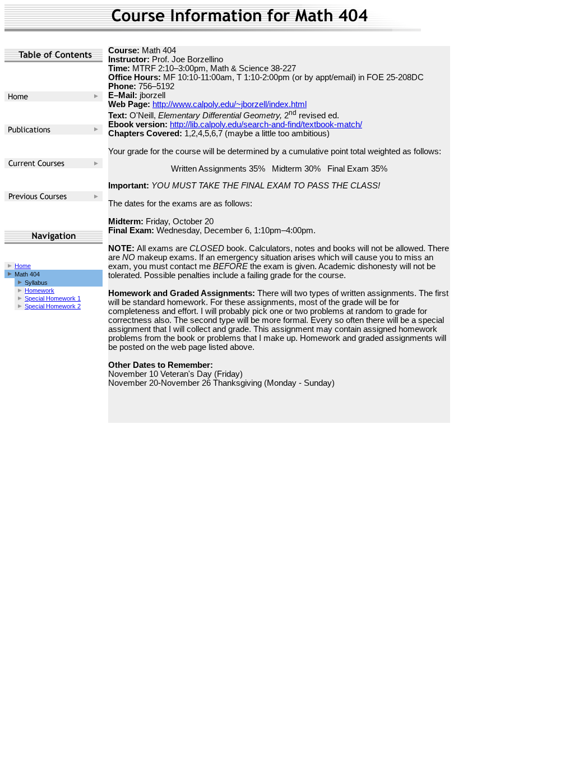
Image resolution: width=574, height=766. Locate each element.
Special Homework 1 (53, 298)
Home (23, 265)
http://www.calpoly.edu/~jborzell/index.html (229, 104)
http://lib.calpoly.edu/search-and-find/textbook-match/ (266, 124)
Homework (39, 290)
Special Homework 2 (53, 306)
